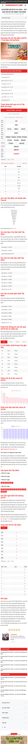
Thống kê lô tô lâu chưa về (10, 449)
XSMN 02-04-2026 (19, 117)
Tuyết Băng (14, 634)
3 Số (12, 159)
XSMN (6, 117)
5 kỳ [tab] (4, 342)
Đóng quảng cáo (14, 733)
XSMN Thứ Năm (11, 117)
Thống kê (12, 163)
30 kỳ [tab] (17, 342)
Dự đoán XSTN (5, 62)
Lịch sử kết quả (5, 163)
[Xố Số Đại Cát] (13, 5)
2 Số (8, 159)
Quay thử (4, 527)
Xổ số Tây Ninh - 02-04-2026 (14, 110)
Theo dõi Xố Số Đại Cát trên (11, 14)
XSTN (10, 114)
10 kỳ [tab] (10, 342)
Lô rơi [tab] (24, 342)
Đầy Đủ (4, 159)
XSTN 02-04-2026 (15, 114)
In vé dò (25, 163)
